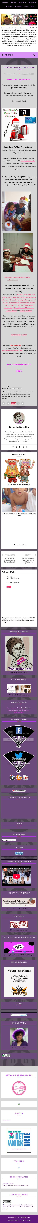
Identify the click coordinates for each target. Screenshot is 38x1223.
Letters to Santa (12, 280)
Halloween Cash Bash (19, 545)
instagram (5, 2)
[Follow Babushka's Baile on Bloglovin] (19, 1016)
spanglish (24, 396)
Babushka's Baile (24, 1217)
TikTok (26, 6)
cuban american (19, 394)
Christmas (11, 394)
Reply (8, 587)
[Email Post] (8, 386)
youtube (19, 6)
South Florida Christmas (13, 396)
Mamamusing (8, 308)
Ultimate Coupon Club (12, 297)
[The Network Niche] (19, 1152)
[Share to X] (17, 388)
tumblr (14, 2)
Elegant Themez (26, 1220)
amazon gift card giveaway (15, 392)
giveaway (28, 394)
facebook (33, 2)
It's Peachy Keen (14, 305)
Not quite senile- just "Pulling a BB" (19, 484)
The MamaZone (26, 297)
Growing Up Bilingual (22, 300)
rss (33, 6)
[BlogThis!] (15, 388)
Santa (3, 396)
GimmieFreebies (19, 308)
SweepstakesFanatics (28, 161)
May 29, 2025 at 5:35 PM (13, 578)
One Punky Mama (27, 305)
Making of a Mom (26, 310)
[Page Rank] (6, 1056)
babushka (26, 392)
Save (14, 403)
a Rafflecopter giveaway (19, 334)
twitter (10, 6)
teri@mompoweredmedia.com (12, 350)
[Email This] (13, 388)
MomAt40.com (13, 302)
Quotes (9, 1120)
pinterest (23, 2)
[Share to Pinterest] (21, 388)
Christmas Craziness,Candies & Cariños (17, 277)
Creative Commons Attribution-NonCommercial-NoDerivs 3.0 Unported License (18, 1207)
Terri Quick (11, 577)
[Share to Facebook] (19, 388)
